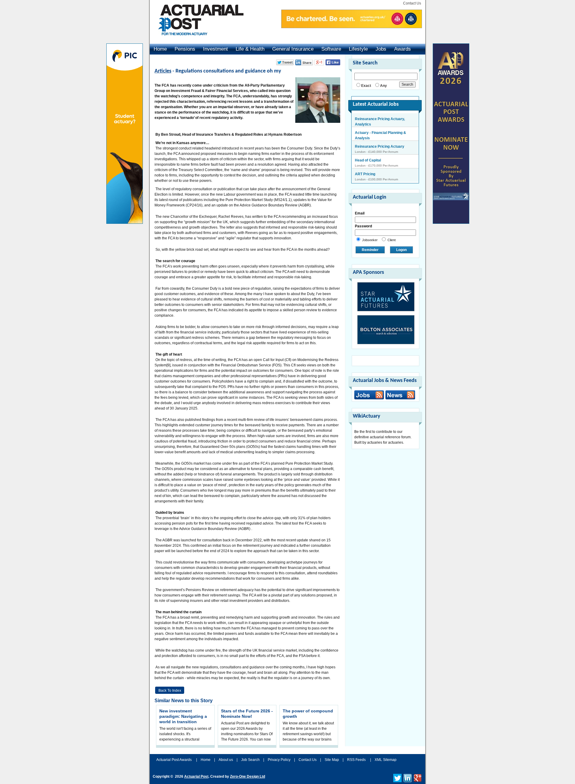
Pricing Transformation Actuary (381, 174)
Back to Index (169, 690)
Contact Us (412, 3)
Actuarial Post (196, 776)
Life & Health (250, 49)
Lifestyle (358, 49)
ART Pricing (365, 160)
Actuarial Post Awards (174, 760)
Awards (402, 49)
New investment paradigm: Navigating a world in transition (183, 716)
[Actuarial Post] (197, 39)
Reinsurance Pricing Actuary (379, 133)
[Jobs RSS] (369, 394)
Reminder (370, 250)
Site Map (332, 760)
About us (226, 760)
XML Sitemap (386, 760)
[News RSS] (399, 395)
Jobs (381, 49)
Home (160, 49)
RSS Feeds (356, 760)
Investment (215, 49)
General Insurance (293, 49)
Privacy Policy (279, 760)
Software (331, 49)
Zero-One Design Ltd (247, 776)
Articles (163, 71)
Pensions (185, 49)
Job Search (250, 760)
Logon (401, 250)
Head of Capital (368, 146)
